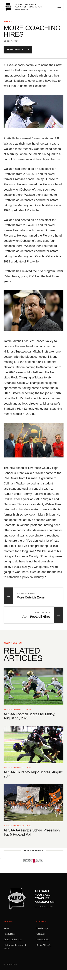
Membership (42, 939)
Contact (40, 934)
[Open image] (33, 111)
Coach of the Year (13, 939)
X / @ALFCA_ (43, 945)
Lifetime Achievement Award (15, 947)
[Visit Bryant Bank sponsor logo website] (26, 861)
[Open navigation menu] (59, 7)
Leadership (42, 928)
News (6, 928)
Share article (18, 49)
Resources (9, 934)
